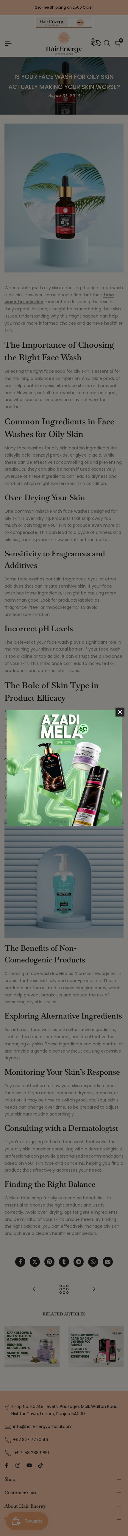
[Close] (119, 712)
